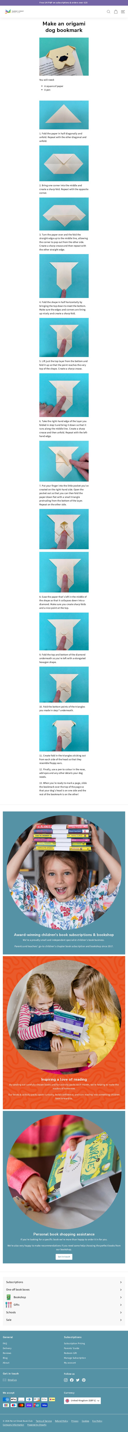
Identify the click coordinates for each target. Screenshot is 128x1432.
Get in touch (64, 1256)
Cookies (85, 1421)
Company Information (13, 1424)
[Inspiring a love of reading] (64, 1017)
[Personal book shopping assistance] (64, 1172)
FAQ (5, 1343)
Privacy (74, 1421)
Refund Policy (61, 1421)
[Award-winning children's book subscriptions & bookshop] (64, 872)
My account (70, 1362)
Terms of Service (44, 1421)
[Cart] (116, 12)
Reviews (7, 1353)
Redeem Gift (70, 1353)
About (6, 1362)
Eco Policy (97, 1421)
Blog (5, 1358)
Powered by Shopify (36, 1424)
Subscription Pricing (74, 1343)
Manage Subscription (75, 1358)
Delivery (7, 1348)
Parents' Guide (71, 1348)
